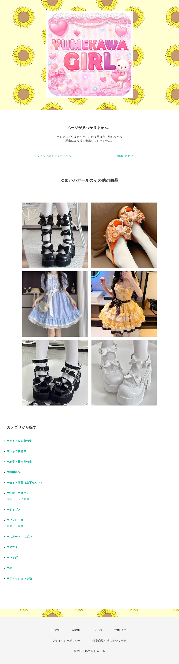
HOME (56, 630)
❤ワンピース (15, 520)
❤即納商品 (14, 472)
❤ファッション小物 (19, 578)
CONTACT (121, 630)
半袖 (21, 526)
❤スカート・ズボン (19, 536)
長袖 (10, 526)
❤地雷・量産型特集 (19, 461)
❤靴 (11, 567)
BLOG (98, 630)
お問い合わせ (124, 155)
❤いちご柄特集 (16, 451)
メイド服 (23, 499)
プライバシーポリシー (66, 640)
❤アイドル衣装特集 (19, 440)
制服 (10, 499)
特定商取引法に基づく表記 (110, 640)
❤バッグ (12, 557)
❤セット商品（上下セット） (25, 482)
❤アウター (14, 547)
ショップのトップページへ (54, 155)
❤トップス (14, 509)
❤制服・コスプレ (18, 493)
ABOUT (77, 630)
